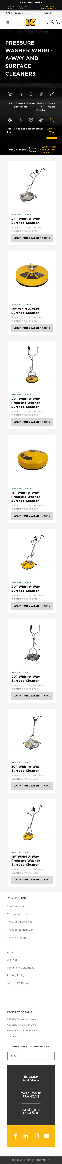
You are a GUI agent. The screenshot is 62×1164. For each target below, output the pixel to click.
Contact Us (13, 1036)
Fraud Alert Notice (31, 2)
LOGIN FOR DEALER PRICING (31, 238)
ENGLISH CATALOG (31, 1078)
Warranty (13, 960)
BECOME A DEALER (24, 8)
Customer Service (18, 914)
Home (10, 150)
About (11, 952)
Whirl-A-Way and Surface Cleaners (49, 150)
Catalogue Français (31, 1095)
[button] (8, 22)
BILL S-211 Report (18, 983)
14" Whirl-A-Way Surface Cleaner (25, 310)
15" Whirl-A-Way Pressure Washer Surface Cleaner (25, 497)
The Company (16, 907)
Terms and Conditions (20, 968)
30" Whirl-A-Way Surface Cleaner (25, 768)
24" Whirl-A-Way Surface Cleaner (25, 220)
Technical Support (18, 938)
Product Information (20, 922)
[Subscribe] (50, 1056)
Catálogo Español (31, 1112)
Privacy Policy (16, 975)
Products (21, 150)
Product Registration (48, 8)
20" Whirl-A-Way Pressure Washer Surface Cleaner (25, 403)
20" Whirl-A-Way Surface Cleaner (25, 588)
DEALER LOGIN (10, 8)
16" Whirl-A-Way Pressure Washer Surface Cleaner (25, 861)
